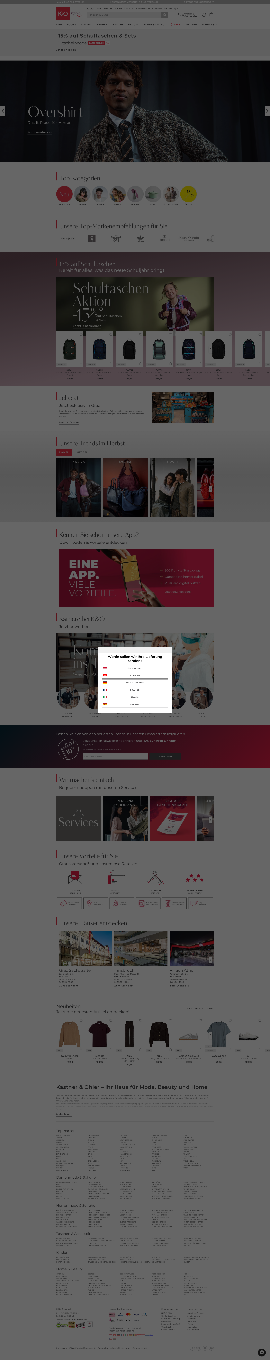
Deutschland (135, 682)
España (135, 704)
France (135, 690)
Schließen (169, 650)
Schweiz (135, 675)
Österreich (135, 668)
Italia (135, 697)
